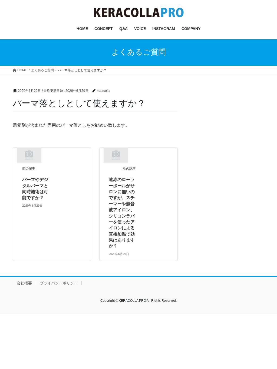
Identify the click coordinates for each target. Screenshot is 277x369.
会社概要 (24, 283)
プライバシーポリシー (59, 283)
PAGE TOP (265, 353)
